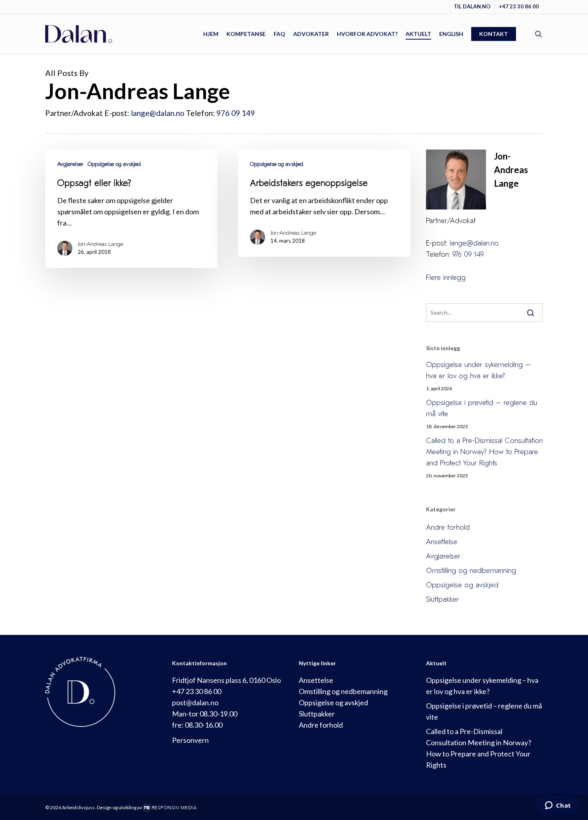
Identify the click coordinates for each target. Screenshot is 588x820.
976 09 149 (235, 113)
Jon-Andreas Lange (100, 244)
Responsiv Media (174, 807)
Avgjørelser (70, 164)
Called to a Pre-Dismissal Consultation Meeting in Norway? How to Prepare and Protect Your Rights (484, 452)
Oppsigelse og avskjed (114, 164)
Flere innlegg (446, 277)
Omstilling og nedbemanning (471, 571)
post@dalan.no (195, 702)
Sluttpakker (442, 599)
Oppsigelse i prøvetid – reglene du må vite (481, 408)
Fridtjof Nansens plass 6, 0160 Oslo (226, 680)
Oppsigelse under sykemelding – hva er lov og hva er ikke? (478, 370)
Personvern (190, 740)
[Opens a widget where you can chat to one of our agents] (558, 806)
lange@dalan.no (157, 113)
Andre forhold (448, 527)
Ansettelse (441, 542)
